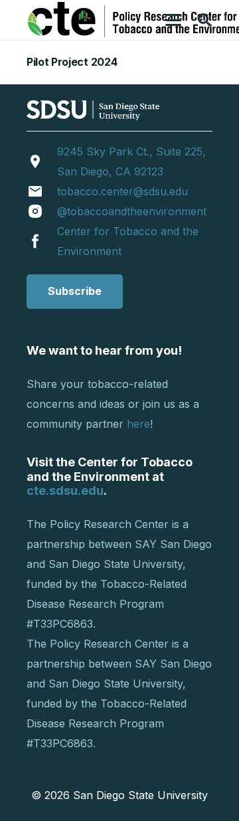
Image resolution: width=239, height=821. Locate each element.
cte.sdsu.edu (65, 491)
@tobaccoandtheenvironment (131, 211)
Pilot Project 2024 (72, 61)
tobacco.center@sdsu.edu (122, 191)
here (138, 423)
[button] (173, 20)
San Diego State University (140, 795)
